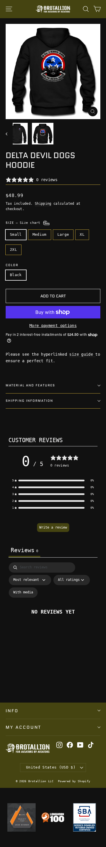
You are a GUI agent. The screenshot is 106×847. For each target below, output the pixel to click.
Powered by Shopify (74, 781)
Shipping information (29, 401)
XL (82, 234)
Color (12, 265)
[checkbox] (23, 592)
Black (16, 275)
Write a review (53, 527)
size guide (82, 354)
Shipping (43, 204)
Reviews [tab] (24, 550)
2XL (13, 249)
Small (16, 234)
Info (12, 711)
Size (24, 223)
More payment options (53, 325)
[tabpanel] (53, 618)
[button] (53, 480)
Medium (40, 234)
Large (63, 234)
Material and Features (30, 385)
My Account (23, 727)
